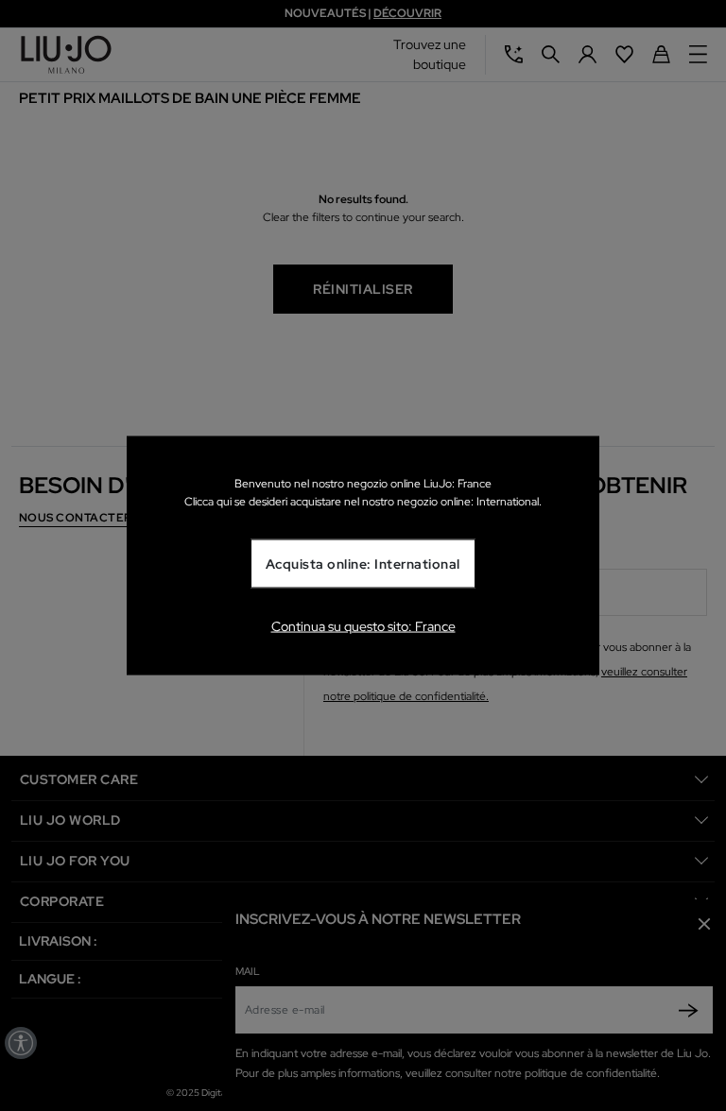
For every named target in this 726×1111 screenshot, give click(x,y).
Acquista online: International (363, 564)
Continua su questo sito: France (363, 625)
